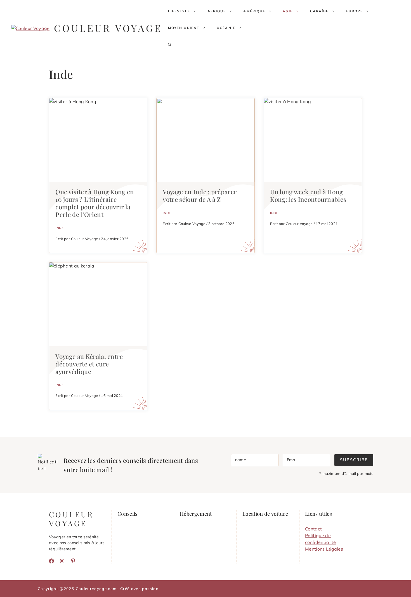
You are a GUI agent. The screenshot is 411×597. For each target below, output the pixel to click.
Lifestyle (179, 11)
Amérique (254, 11)
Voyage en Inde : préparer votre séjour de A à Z (200, 195)
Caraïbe (319, 11)
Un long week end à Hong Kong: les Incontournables (308, 195)
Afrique (216, 11)
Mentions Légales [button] (324, 549)
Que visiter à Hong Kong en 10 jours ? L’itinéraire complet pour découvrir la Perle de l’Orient (94, 203)
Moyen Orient (184, 28)
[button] (169, 44)
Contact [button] (313, 529)
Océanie (226, 28)
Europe (354, 11)
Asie (288, 11)
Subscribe (354, 459)
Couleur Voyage (108, 28)
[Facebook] (51, 560)
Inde (59, 228)
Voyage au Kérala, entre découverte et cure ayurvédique (89, 364)
